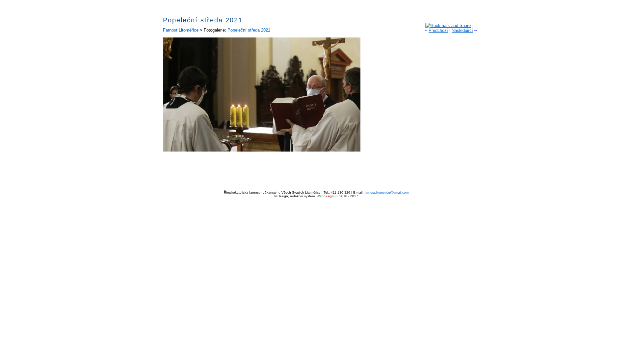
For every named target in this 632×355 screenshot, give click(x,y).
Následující (462, 30)
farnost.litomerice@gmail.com (386, 192)
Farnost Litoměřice (180, 30)
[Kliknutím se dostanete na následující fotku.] (261, 150)
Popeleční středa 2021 (248, 30)
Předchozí (438, 30)
